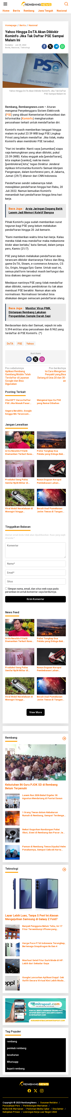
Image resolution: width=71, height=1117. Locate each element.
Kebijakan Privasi (11, 1112)
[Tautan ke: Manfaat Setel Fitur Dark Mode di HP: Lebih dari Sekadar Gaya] (12, 966)
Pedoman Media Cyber (37, 1108)
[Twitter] (35, 359)
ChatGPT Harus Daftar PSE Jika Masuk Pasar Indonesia (18, 402)
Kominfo (27, 118)
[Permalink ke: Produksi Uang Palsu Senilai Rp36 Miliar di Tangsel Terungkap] (19, 468)
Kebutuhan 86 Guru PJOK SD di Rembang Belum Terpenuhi (31, 786)
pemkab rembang (16, 1048)
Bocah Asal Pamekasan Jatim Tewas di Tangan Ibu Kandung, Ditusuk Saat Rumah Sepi (50, 510)
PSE (8, 114)
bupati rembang (15, 1068)
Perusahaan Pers (11, 1105)
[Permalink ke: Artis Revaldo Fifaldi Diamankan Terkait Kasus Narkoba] (19, 439)
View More (35, 712)
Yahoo (30, 343)
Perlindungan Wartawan (35, 1105)
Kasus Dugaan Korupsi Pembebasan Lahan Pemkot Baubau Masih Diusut (49, 481)
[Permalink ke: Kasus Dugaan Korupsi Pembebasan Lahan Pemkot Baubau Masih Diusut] (51, 468)
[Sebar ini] (44, 46)
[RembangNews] (36, 3)
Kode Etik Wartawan (13, 1108)
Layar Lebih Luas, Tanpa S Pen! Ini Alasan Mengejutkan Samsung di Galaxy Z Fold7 (31, 917)
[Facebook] (29, 359)
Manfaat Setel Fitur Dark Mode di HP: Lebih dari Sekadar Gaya (42, 962)
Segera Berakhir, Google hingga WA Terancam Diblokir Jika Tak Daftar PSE (18, 412)
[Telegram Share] (56, 46)
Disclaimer (58, 1108)
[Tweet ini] (50, 46)
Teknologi (25, 47)
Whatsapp (12, 1061)
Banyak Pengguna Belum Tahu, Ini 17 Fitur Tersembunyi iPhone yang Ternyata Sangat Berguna (42, 928)
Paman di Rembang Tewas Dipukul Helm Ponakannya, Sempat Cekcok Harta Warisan (44, 848)
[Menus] (5, 4)
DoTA (10, 343)
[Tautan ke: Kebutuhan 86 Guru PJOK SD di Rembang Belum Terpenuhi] (35, 762)
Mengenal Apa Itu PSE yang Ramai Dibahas (49, 401)
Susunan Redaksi (49, 1102)
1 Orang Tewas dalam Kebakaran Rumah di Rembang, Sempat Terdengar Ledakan (43, 814)
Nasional (15, 47)
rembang (12, 1041)
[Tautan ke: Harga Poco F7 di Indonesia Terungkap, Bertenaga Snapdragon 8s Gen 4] (12, 948)
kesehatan (13, 1055)
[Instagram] (42, 359)
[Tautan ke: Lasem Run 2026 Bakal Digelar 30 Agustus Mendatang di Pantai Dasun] (12, 800)
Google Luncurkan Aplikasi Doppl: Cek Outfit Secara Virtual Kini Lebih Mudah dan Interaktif (43, 979)
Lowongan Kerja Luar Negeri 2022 (40, 1112)
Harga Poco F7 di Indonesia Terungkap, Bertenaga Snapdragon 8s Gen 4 (43, 945)
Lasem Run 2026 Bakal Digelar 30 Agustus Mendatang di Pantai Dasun (42, 797)
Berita (7, 47)
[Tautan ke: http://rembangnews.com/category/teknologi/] (64, 869)
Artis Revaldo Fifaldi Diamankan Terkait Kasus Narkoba (19, 453)
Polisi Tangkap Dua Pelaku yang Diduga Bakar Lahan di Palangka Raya (51, 453)
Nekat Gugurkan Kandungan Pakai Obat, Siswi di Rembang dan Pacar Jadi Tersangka (43, 831)
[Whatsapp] (62, 46)
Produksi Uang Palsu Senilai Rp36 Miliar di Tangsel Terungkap (16, 481)
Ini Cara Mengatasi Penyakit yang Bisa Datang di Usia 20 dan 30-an (51, 374)
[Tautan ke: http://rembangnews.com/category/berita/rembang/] (64, 738)
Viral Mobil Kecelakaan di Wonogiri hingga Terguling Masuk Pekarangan (19, 510)
